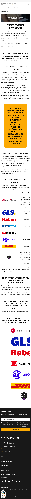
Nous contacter (27, 219)
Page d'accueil (10, 7)
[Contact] (15, 437)
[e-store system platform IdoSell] (15, 496)
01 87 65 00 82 (22, 1)
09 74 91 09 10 (27, 213)
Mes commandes (6, 461)
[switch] (3, 497)
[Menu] (29, 4)
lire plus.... (24, 426)
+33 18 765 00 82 (7, 449)
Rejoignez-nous (6, 412)
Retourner (4, 7)
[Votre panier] (25, 4)
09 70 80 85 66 (27, 194)
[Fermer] (28, 1)
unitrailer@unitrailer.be (8, 451)
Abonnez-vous (15, 429)
